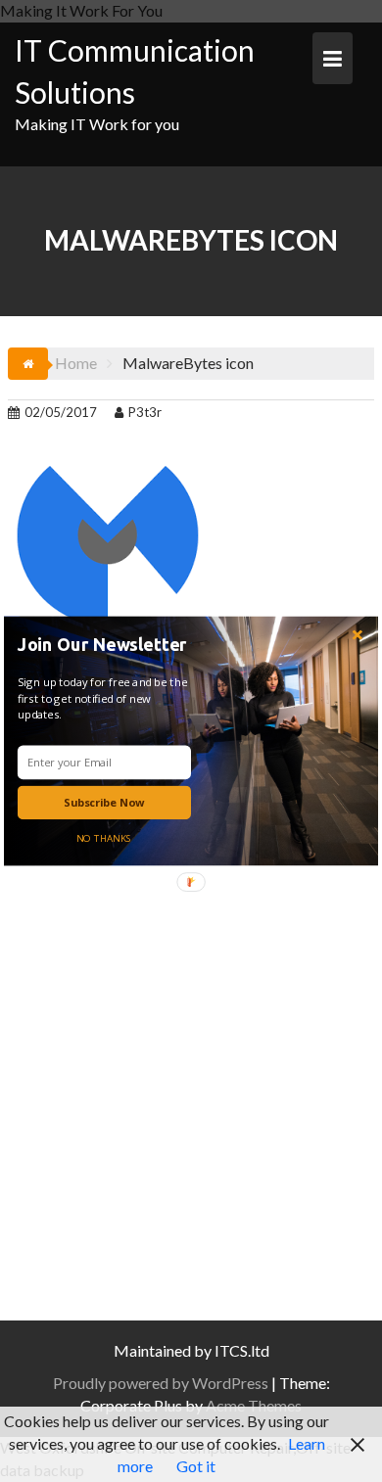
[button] (108, 644)
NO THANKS (104, 837)
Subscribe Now (104, 802)
